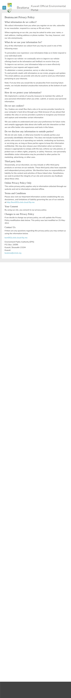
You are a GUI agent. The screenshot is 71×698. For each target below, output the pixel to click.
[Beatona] (12, 7)
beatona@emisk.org (13, 253)
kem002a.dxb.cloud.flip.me (16, 237)
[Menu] (4, 8)
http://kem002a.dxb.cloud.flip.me (21, 202)
